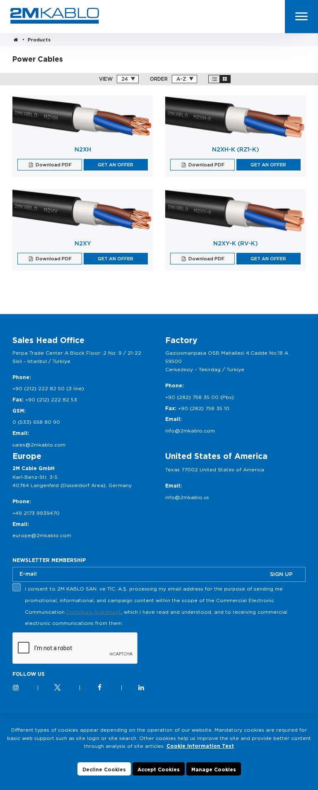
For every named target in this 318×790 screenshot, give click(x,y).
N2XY (83, 243)
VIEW (106, 79)
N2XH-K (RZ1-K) (235, 149)
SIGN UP (281, 574)
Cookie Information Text (200, 746)
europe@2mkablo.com (41, 535)
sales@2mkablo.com (38, 445)
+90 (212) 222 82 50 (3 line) (48, 388)
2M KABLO (54, 16)
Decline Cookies (104, 769)
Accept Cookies (158, 769)
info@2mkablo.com (190, 430)
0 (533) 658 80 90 (36, 422)
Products (39, 40)
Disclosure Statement (93, 612)
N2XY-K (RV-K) (235, 243)
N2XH (83, 149)
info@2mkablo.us (187, 497)
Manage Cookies (213, 769)
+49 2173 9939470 (36, 513)
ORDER (159, 79)
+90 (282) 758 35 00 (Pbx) (199, 397)
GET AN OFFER (115, 165)
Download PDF (53, 165)
